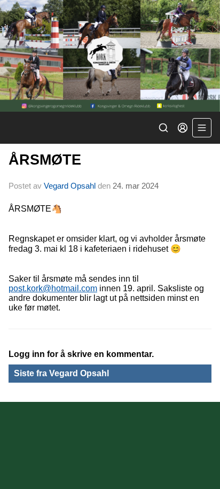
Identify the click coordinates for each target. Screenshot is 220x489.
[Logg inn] (182, 127)
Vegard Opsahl (70, 185)
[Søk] (163, 127)
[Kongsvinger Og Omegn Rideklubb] (110, 56)
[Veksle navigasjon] (201, 127)
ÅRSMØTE (45, 160)
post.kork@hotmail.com (53, 288)
